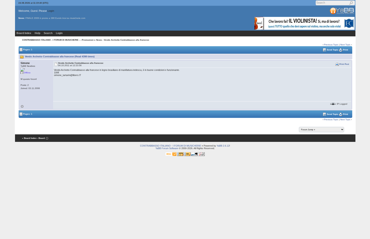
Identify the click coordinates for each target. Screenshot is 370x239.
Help (37, 33)
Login (51, 10)
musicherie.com (77, 18)
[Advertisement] (78, 175)
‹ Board (41, 138)
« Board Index (29, 138)
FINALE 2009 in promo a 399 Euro (42, 18)
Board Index (23, 33)
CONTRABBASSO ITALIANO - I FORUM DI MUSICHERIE (50, 40)
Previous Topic (331, 44)
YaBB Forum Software (166, 148)
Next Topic (345, 44)
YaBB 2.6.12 (223, 145)
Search (48, 33)
